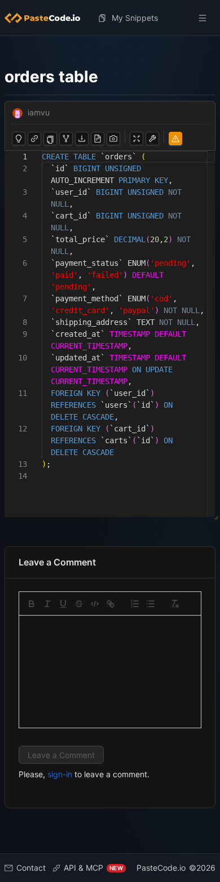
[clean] (175, 604)
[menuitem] (47, 18)
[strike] (79, 604)
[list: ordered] (135, 604)
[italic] (47, 604)
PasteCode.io (161, 867)
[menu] (110, 18)
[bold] (31, 604)
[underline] (63, 604)
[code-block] (95, 604)
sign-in (59, 774)
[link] (110, 604)
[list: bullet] (151, 604)
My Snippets (135, 18)
